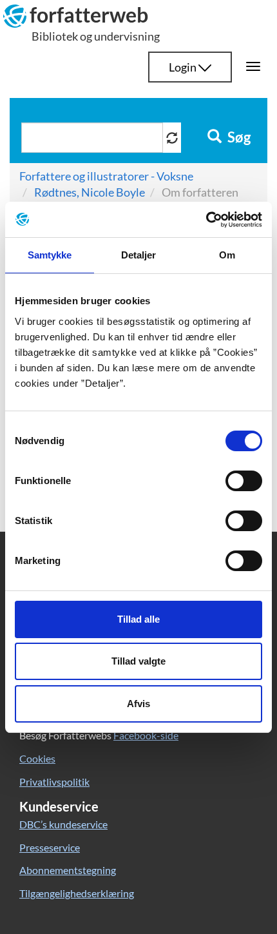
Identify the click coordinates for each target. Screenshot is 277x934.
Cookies (37, 758)
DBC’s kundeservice (63, 824)
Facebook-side (145, 735)
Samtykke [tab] (50, 254)
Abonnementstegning (67, 870)
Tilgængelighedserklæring (76, 893)
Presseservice (49, 847)
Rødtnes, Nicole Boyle (89, 192)
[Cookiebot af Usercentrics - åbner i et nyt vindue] (205, 219)
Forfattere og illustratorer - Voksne (106, 176)
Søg (238, 137)
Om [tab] (227, 254)
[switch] (243, 481)
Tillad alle (138, 619)
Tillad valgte (138, 661)
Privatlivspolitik (54, 781)
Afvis (138, 703)
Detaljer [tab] (139, 254)
